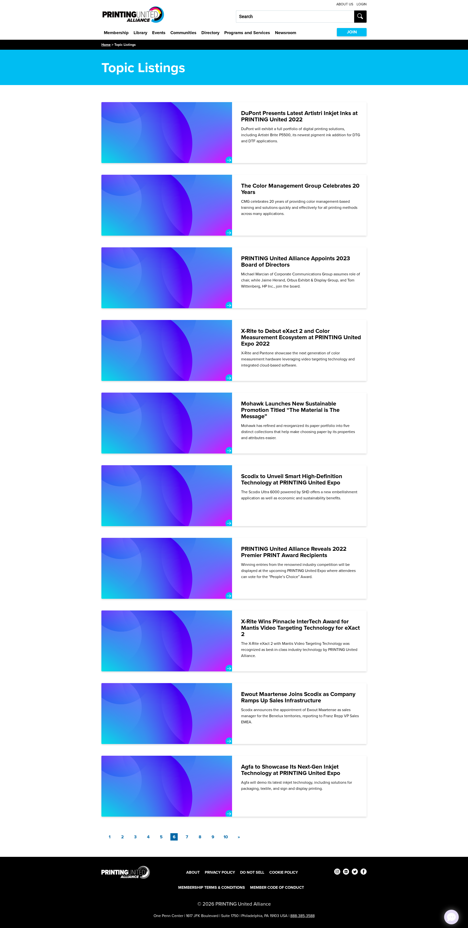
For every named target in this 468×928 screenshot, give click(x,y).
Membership (116, 32)
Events (159, 32)
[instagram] (337, 872)
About (193, 872)
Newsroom (285, 32)
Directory (210, 32)
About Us (344, 4)
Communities (183, 32)
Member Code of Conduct (277, 887)
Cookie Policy (283, 872)
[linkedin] (346, 872)
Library (140, 32)
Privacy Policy (220, 872)
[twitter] (355, 872)
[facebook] (364, 872)
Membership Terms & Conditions (211, 887)
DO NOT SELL (252, 872)
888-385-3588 (302, 915)
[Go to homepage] (125, 872)
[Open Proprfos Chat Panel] (451, 917)
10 (226, 837)
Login (362, 4)
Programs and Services (247, 32)
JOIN (352, 32)
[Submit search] (360, 16)
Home (106, 44)
